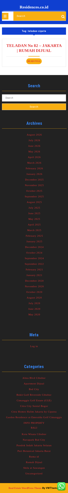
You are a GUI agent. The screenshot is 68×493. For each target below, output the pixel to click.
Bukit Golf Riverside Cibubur (34, 395)
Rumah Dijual (34, 462)
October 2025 (34, 191)
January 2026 (34, 174)
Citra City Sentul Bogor (34, 406)
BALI (34, 427)
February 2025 (34, 236)
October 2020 (34, 292)
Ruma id (34, 456)
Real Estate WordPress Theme (25, 488)
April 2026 (34, 157)
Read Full (34, 62)
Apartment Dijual (34, 383)
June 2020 (34, 309)
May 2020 (34, 314)
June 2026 (34, 146)
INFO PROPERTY (34, 423)
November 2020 (34, 286)
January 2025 (34, 241)
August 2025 (34, 202)
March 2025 (34, 230)
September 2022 (34, 264)
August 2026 (34, 134)
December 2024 (34, 247)
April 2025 (34, 224)
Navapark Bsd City (34, 439)
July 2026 (34, 140)
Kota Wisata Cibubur (34, 434)
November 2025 (34, 185)
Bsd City (34, 389)
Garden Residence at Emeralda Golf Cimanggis (34, 417)
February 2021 (34, 269)
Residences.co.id (34, 7)
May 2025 (34, 219)
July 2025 (34, 207)
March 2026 (34, 162)
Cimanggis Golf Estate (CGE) (34, 400)
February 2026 (34, 168)
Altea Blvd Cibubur (34, 378)
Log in (34, 346)
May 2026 (34, 151)
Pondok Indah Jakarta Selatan (34, 445)
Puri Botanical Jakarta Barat (34, 451)
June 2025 (34, 213)
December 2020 (34, 280)
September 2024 (34, 258)
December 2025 (34, 179)
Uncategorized (34, 473)
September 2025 (34, 196)
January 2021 (34, 275)
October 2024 (34, 252)
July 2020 (34, 303)
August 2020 (34, 297)
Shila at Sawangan (34, 468)
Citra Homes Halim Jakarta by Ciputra (34, 411)
